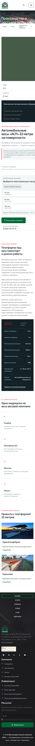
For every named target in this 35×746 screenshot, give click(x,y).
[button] (6, 60)
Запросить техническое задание (14, 387)
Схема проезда (7, 642)
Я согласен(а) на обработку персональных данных (18, 719)
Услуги (17, 600)
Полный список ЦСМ (11, 676)
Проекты (17, 604)
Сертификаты (9, 668)
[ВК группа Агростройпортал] (9, 655)
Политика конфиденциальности (15, 698)
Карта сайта (17, 745)
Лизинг (6, 672)
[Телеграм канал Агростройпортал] (3, 655)
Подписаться (19, 725)
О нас (17, 612)
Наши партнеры (9, 690)
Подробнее (7, 550)
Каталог (13, 26)
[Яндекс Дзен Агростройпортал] (19, 655)
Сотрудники (8, 664)
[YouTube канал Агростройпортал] (25, 655)
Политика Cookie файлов (13, 694)
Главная (5, 26)
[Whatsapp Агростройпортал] (14, 655)
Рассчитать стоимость (14, 220)
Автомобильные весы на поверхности (23, 26)
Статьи (17, 608)
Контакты (17, 616)
